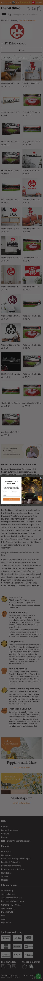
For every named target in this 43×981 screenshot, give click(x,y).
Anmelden (11, 499)
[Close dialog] (40, 478)
